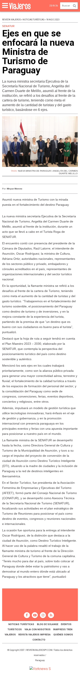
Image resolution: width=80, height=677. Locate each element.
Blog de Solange (47, 624)
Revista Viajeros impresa (34, 634)
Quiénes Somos (63, 634)
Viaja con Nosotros (38, 629)
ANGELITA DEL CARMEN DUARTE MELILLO (65, 172)
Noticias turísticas (21, 624)
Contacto (38, 639)
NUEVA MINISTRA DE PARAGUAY (34, 171)
